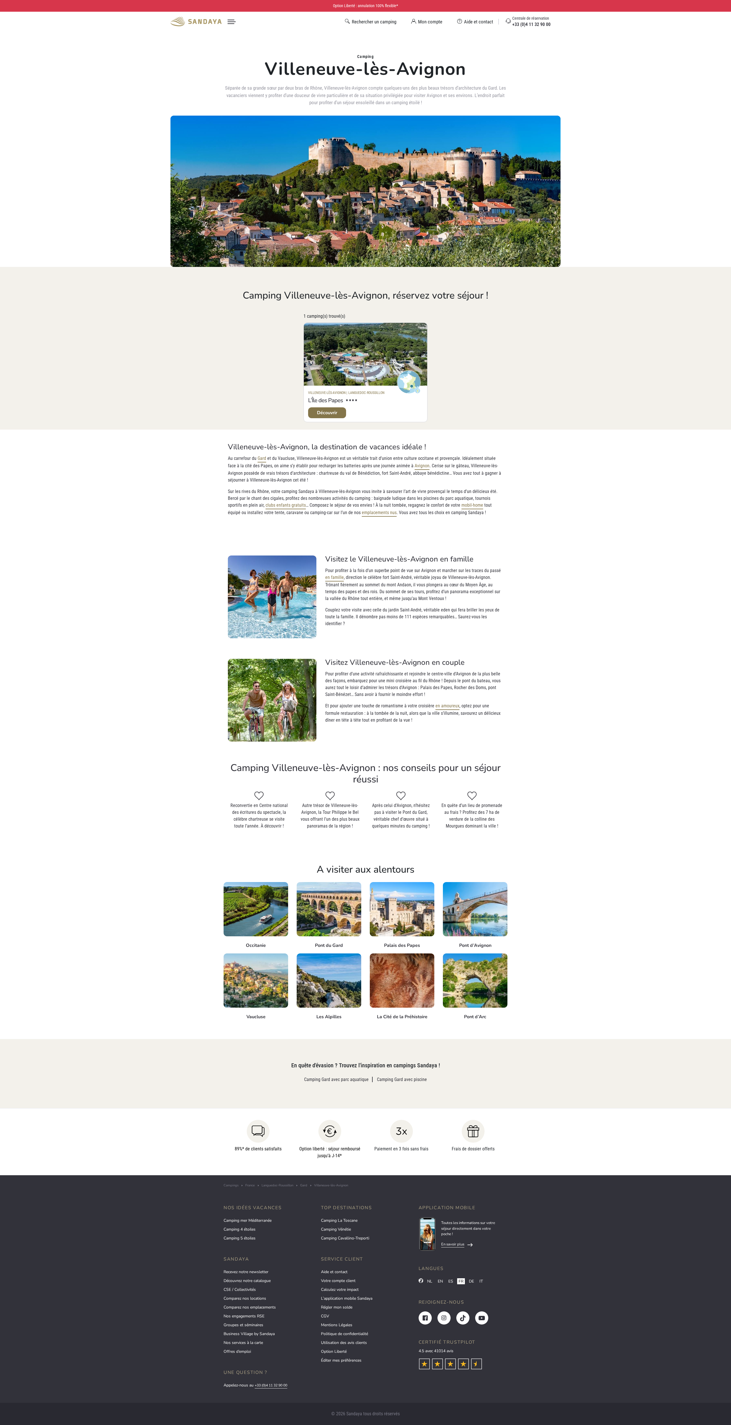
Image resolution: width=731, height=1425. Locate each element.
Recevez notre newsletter (246, 1272)
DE (471, 1281)
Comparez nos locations (245, 1298)
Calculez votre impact (340, 1289)
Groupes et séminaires (243, 1325)
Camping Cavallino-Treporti (345, 1238)
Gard (262, 458)
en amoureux (447, 706)
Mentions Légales (336, 1325)
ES (450, 1281)
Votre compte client (338, 1280)
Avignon (422, 465)
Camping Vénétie (336, 1229)
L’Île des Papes (325, 400)
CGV (325, 1316)
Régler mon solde (336, 1307)
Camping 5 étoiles (240, 1238)
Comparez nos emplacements (250, 1307)
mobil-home (472, 505)
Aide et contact (334, 1272)
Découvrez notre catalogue (247, 1280)
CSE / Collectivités (240, 1289)
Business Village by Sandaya (249, 1334)
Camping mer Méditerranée (248, 1220)
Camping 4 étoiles (240, 1229)
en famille (334, 577)
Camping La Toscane (339, 1220)
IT (481, 1281)
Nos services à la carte (243, 1342)
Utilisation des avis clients (344, 1342)
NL (429, 1281)
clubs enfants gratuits (286, 505)
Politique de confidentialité (344, 1334)
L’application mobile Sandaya (346, 1298)
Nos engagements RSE (244, 1316)
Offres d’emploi (237, 1351)
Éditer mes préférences (341, 1360)
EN (440, 1281)
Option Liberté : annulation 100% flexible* (365, 5)
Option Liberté (334, 1351)
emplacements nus (379, 512)
